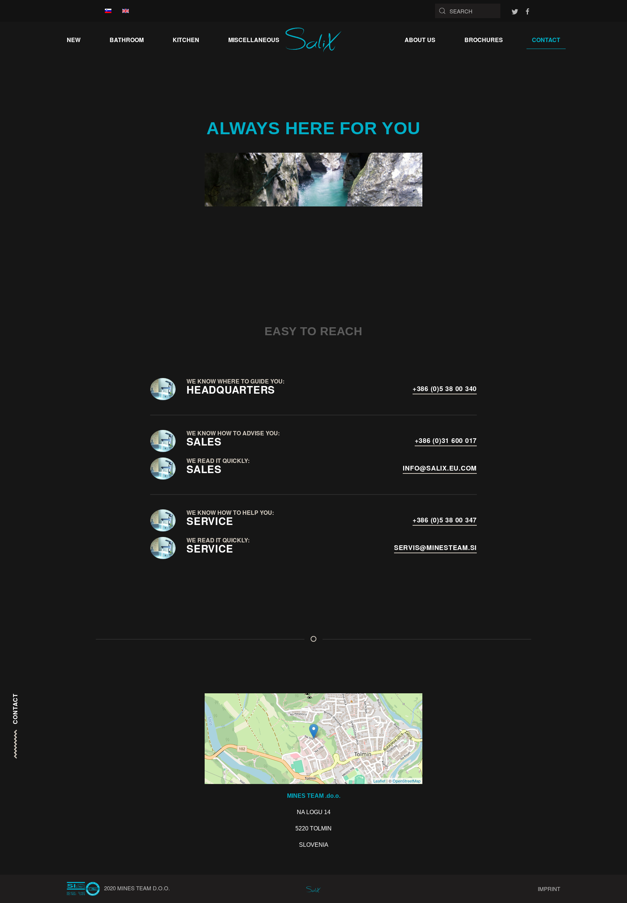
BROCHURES (483, 40)
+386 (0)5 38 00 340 (445, 388)
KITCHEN (186, 40)
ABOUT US (420, 40)
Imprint (549, 888)
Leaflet (379, 781)
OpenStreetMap (407, 781)
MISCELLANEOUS (253, 40)
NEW (74, 40)
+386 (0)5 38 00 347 (445, 520)
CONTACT (546, 40)
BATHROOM (127, 40)
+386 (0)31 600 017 (446, 440)
